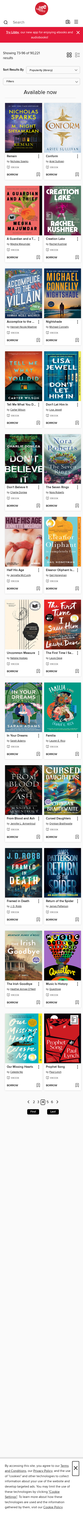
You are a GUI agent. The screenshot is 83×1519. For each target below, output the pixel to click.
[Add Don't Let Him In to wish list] (77, 423)
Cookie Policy (52, 1507)
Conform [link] (52, 156)
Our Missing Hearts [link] (20, 1067)
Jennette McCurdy (20, 575)
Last (53, 1111)
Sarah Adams (18, 740)
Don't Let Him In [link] (57, 405)
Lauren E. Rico (57, 740)
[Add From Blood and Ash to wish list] (38, 837)
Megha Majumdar (20, 244)
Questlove (55, 989)
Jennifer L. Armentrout (22, 823)
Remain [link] (12, 156)
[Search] (5, 22)
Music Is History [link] (57, 984)
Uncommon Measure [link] (21, 653)
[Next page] (57, 1102)
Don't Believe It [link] (17, 487)
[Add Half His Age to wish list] (38, 589)
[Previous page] (28, 1102)
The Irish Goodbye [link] (19, 984)
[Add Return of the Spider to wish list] (77, 920)
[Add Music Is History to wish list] (77, 1002)
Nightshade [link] (54, 322)
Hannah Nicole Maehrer (23, 327)
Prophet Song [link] (55, 1067)
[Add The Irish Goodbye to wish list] (38, 1002)
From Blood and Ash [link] (21, 818)
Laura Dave (55, 658)
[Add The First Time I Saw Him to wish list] (77, 671)
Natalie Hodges (19, 658)
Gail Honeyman (58, 575)
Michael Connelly (59, 327)
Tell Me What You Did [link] (21, 405)
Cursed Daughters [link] (58, 818)
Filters (10, 81)
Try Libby (12, 32)
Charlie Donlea (18, 492)
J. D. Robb (16, 906)
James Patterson (58, 906)
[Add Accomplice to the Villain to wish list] (38, 340)
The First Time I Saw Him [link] (61, 653)
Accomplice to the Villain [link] (21, 322)
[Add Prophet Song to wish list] (77, 1085)
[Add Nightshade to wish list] (77, 340)
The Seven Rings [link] (57, 487)
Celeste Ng (16, 1072)
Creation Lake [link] (55, 239)
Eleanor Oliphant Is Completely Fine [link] (61, 570)
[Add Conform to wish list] (77, 174)
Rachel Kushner (58, 244)
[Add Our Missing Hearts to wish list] (38, 1085)
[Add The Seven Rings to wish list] (77, 506)
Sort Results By (13, 70)
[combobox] (33, 22)
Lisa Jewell (55, 409)
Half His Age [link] (15, 570)
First (33, 1111)
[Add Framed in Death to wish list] (38, 920)
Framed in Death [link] (18, 901)
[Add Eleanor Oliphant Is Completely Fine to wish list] (77, 589)
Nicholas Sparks (19, 161)
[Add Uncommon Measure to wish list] (38, 671)
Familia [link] (51, 736)
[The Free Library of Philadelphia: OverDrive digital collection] (41, 8)
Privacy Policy (42, 1471)
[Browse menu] (76, 22)
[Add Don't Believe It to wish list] (38, 506)
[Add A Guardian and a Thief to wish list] (38, 257)
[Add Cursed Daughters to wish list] (77, 837)
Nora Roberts (56, 492)
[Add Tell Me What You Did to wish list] (38, 423)
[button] (69, 56)
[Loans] (68, 23)
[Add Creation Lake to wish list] (77, 257)
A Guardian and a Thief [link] (21, 239)
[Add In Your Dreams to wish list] (38, 754)
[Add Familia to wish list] (77, 754)
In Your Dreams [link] (17, 736)
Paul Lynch (55, 1072)
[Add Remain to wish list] (38, 174)
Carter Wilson (17, 409)
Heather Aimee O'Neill (23, 989)
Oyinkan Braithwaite (60, 823)
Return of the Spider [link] (60, 901)
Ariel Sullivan (56, 161)
